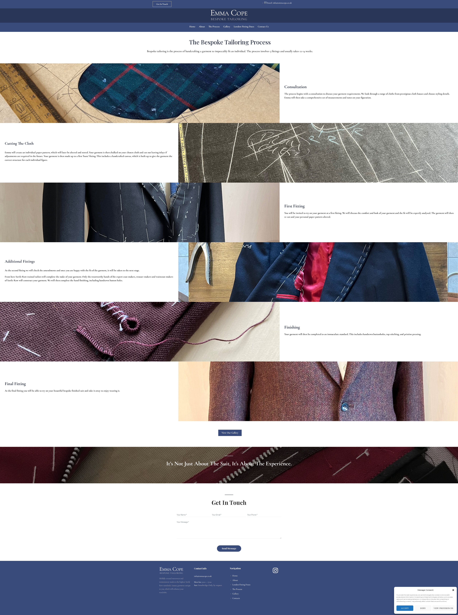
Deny (423, 608)
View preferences (443, 608)
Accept (405, 608)
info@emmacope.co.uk (203, 576)
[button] (453, 590)
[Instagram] (275, 570)
